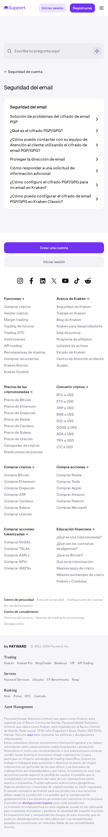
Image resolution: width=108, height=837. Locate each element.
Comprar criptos (17, 306)
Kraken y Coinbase (72, 581)
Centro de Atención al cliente (80, 358)
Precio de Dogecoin (19, 413)
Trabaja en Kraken (71, 313)
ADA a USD (65, 434)
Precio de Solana (17, 432)
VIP (72, 663)
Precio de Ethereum (20, 406)
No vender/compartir (18, 606)
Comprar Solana (17, 507)
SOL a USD (65, 421)
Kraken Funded (16, 372)
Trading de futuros (19, 326)
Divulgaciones (14, 624)
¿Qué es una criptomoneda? (79, 537)
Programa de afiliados (74, 339)
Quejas (62, 365)
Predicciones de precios (23, 452)
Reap (75, 680)
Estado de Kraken (71, 352)
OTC (28, 696)
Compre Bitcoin (16, 475)
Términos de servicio (18, 618)
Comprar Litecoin (18, 514)
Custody (40, 696)
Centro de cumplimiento (21, 612)
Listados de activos (72, 345)
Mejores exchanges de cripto (80, 574)
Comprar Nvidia (69, 475)
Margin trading (16, 319)
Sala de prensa (69, 332)
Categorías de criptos (21, 445)
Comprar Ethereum (19, 481)
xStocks (38, 680)
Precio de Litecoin (18, 439)
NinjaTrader (43, 663)
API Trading (85, 663)
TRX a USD (65, 440)
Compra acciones (72, 467)
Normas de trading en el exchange (60, 618)
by (15, 646)
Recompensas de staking (24, 352)
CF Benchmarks (58, 680)
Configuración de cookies (85, 600)
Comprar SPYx (15, 561)
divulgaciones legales (37, 803)
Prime (18, 696)
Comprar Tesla (68, 481)
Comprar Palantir (70, 501)
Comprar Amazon (71, 494)
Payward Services (16, 680)
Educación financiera (75, 529)
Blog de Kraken (69, 319)
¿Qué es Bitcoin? (70, 555)
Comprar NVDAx (17, 542)
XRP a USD (65, 408)
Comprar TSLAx (17, 548)
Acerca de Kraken (73, 298)
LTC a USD (65, 447)
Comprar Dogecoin (19, 488)
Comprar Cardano (18, 501)
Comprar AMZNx (17, 568)
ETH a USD (65, 401)
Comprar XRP (15, 494)
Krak (7, 696)
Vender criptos (16, 313)
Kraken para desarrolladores (79, 326)
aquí (30, 735)
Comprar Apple (69, 488)
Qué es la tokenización (75, 561)
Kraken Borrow (16, 365)
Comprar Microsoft (72, 507)
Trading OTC (14, 332)
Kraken (9, 663)
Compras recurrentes (21, 358)
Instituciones (14, 339)
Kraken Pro (24, 663)
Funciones (14, 298)
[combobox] (52, 51)
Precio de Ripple (17, 419)
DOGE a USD (67, 427)
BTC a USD (65, 395)
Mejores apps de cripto (75, 568)
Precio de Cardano (19, 426)
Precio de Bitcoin (17, 400)
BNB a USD (65, 414)
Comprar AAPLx (17, 555)
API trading (13, 345)
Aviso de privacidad (50, 600)
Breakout (60, 663)
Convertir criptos (72, 387)
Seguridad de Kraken (74, 306)
